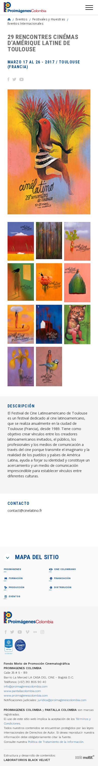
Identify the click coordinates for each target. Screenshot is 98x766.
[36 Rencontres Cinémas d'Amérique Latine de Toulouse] (77, 241)
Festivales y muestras (48, 19)
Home (9, 19)
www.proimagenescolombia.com (26, 695)
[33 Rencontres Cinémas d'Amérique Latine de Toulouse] (77, 282)
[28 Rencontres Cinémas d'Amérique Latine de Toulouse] (77, 324)
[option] (49, 151)
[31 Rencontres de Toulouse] (21, 324)
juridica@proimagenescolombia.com (62, 700)
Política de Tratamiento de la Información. (56, 742)
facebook (5, 632)
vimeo (27, 632)
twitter (12, 632)
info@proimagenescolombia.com (25, 686)
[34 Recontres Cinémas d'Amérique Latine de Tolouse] (49, 282)
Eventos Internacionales (25, 23)
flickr (34, 632)
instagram (42, 632)
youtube (19, 632)
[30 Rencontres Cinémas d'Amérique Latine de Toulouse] (49, 324)
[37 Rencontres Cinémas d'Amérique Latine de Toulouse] (49, 240)
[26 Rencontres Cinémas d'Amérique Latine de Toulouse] (49, 366)
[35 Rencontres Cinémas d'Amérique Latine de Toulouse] (21, 282)
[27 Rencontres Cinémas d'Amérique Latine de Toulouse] (21, 366)
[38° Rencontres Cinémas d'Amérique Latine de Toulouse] (21, 241)
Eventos (21, 19)
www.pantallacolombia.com (22, 691)
